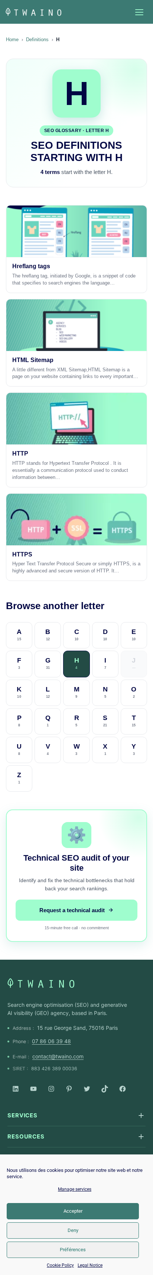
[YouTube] (33, 1089)
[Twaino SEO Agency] (40, 983)
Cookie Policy (60, 1265)
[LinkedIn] (15, 1089)
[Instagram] (51, 1089)
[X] (87, 1089)
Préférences (73, 1249)
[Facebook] (122, 1089)
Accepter (73, 1211)
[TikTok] (105, 1089)
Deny (73, 1230)
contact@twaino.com (58, 1056)
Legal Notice (90, 1265)
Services (22, 1115)
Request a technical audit (72, 910)
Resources (26, 1136)
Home (12, 39)
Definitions (37, 39)
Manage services (74, 1189)
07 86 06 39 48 (51, 1041)
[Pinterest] (69, 1089)
